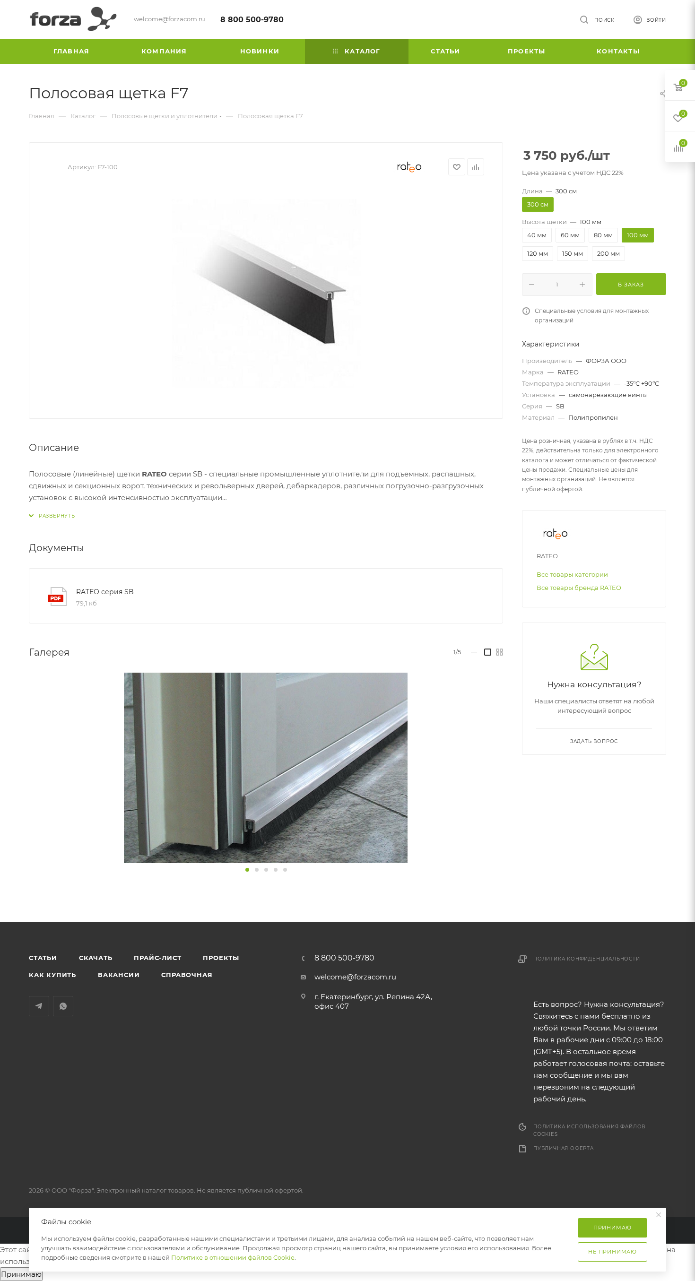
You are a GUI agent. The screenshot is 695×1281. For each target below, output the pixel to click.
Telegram (39, 1006)
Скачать (96, 957)
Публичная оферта (563, 1148)
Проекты (221, 957)
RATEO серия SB (105, 592)
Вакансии (118, 974)
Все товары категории (572, 574)
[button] (247, 869)
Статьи (43, 957)
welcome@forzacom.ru (355, 976)
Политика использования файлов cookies (589, 1130)
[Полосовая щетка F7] (266, 293)
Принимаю (21, 1274)
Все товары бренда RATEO (579, 587)
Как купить (52, 974)
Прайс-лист (157, 957)
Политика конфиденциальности (586, 959)
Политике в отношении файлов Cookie (233, 1257)
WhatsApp (63, 1006)
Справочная (186, 974)
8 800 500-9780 (252, 19)
